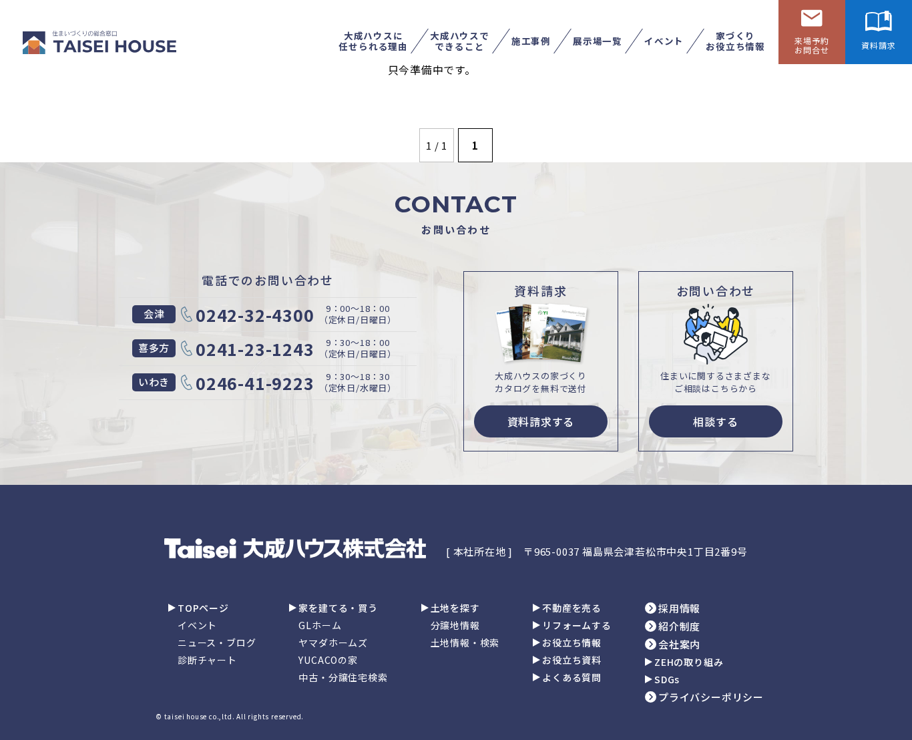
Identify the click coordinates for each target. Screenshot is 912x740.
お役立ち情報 (572, 642)
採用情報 (679, 608)
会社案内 (679, 644)
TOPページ (203, 608)
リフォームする (577, 625)
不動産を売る (572, 608)
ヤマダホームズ (333, 642)
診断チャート (207, 660)
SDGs (667, 679)
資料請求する (541, 421)
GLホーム (319, 625)
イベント (197, 625)
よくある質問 (572, 677)
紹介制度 (679, 626)
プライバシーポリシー (711, 697)
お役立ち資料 (572, 660)
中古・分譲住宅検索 (342, 677)
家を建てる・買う (337, 608)
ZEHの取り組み (688, 662)
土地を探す (455, 608)
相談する (715, 421)
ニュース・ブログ (217, 642)
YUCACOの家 (327, 660)
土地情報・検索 (465, 642)
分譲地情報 (455, 625)
